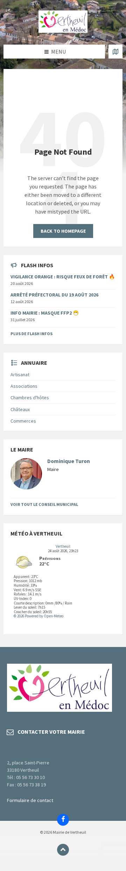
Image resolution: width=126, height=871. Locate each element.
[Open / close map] (115, 52)
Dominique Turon (68, 461)
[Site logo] (63, 30)
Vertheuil (63, 546)
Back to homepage (63, 231)
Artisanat (19, 374)
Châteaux (20, 409)
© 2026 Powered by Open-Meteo (38, 616)
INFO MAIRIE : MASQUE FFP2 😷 (44, 313)
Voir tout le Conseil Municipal (44, 504)
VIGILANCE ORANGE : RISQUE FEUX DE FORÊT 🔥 (62, 276)
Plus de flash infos (31, 333)
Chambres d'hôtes (29, 397)
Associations (23, 386)
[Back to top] (63, 850)
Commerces (23, 421)
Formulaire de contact (30, 800)
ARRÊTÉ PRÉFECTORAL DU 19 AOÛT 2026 (54, 295)
